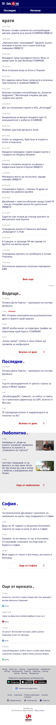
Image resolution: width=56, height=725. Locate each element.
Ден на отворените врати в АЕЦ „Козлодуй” (27, 107)
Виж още (28, 279)
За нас (9, 695)
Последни (10, 10)
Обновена (11, 311)
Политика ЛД (32, 700)
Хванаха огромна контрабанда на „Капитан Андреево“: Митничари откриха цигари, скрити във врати (26, 95)
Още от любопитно (28, 485)
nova (7, 606)
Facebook (27, 697)
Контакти (45, 695)
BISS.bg (7, 671)
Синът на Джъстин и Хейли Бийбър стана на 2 (23, 616)
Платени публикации (31, 695)
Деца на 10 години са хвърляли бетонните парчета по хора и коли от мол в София (26, 527)
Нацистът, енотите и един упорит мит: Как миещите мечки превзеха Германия (26, 599)
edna (7, 622)
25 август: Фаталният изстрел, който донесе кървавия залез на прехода (23, 633)
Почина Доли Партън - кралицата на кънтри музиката (27, 304)
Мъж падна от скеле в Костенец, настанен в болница (27, 556)
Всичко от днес (28, 352)
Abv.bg (4, 669)
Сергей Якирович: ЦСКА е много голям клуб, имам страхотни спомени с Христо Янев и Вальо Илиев (26, 652)
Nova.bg (24, 673)
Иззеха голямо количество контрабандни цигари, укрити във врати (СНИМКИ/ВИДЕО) (27, 31)
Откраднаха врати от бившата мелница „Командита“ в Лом (24, 230)
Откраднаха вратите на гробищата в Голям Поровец (26, 255)
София (9, 503)
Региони (35, 10)
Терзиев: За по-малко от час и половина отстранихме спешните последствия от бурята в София (25, 541)
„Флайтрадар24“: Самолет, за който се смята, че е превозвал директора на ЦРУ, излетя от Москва (27, 399)
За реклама (18, 695)
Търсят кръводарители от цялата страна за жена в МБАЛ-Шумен (26, 385)
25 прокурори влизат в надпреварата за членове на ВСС (25, 414)
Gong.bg (22, 669)
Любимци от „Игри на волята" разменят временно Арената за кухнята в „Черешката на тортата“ (17, 446)
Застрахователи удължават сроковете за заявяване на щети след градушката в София (28, 514)
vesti (6, 640)
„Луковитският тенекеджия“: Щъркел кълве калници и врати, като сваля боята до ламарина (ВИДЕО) (27, 45)
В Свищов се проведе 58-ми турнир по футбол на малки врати (24, 243)
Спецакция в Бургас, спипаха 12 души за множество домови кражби (25, 190)
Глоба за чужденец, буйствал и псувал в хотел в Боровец (25, 141)
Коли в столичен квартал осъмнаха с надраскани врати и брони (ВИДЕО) (23, 165)
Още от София (28, 565)
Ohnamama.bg (17, 671)
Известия (46, 700)
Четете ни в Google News (28, 688)
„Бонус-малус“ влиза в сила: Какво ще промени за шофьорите (24, 342)
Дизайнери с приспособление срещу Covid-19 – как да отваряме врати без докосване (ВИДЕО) (28, 204)
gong (7, 659)
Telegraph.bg (34, 673)
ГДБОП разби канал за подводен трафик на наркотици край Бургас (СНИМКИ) (27, 330)
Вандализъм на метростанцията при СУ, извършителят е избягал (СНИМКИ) (24, 118)
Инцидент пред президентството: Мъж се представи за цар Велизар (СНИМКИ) (25, 59)
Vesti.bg (16, 673)
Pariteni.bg (36, 671)
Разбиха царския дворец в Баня (20, 129)
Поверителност (15, 700)
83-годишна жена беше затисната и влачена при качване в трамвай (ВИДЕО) (27, 81)
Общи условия (39, 710)
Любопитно (14, 433)
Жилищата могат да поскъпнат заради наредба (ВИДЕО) (23, 178)
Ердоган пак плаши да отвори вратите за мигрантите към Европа (25, 218)
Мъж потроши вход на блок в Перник (23, 70)
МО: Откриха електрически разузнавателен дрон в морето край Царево (27, 317)
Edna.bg (45, 671)
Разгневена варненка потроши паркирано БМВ (26, 267)
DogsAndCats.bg (33, 669)
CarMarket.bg (45, 669)
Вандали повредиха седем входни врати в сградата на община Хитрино (26, 153)
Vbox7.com (13, 669)
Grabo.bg (27, 671)
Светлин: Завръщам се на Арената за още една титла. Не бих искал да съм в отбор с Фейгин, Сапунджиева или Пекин (17, 468)
